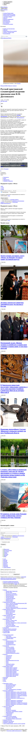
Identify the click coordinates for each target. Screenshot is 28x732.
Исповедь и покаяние (11, 710)
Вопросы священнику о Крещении (14, 701)
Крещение (8, 707)
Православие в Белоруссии (12, 670)
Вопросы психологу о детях (12, 626)
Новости (5, 18)
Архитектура (9, 655)
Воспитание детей (7, 619)
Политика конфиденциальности (10, 581)
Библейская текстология (11, 594)
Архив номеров (7, 567)
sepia (6, 101)
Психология (6, 645)
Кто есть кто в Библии (11, 593)
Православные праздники (9, 602)
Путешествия (6, 631)
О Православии (9, 638)
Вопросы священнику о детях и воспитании (16, 622)
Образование (6, 179)
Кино (7, 661)
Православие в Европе (11, 672)
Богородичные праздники (12, 607)
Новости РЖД (6, 632)
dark (4, 101)
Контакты (5, 562)
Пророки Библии (10, 596)
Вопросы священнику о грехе (13, 696)
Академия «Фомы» (7, 16)
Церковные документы (8, 721)
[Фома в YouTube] (5, 554)
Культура (5, 654)
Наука (4, 178)
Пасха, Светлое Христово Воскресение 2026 (16, 603)
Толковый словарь (10, 664)
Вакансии (5, 565)
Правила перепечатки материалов (11, 582)
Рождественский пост (11, 684)
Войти (9, 38)
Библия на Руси (9, 599)
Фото (4, 679)
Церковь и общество (8, 181)
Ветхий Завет (9, 592)
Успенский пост (9, 687)
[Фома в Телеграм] (6, 551)
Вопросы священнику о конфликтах (14, 700)
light (1, 101)
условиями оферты (14, 199)
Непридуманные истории (9, 14)
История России (10, 643)
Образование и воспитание (9, 630)
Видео (4, 681)
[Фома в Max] (4, 556)
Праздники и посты (7, 683)
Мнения (5, 678)
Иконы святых (9, 613)
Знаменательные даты (11, 640)
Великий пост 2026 (10, 685)
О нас (4, 558)
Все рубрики (6, 22)
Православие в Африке (11, 668)
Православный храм (8, 615)
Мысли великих (9, 665)
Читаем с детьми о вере (8, 32)
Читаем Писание (10, 597)
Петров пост (9, 688)
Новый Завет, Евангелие (11, 591)
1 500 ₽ (2, 187)
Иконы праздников (10, 611)
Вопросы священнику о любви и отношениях (16, 702)
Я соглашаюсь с (10, 199)
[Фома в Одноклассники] (7, 550)
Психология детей (10, 621)
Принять (24, 730)
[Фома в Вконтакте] (6, 549)
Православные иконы (8, 609)
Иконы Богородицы (10, 610)
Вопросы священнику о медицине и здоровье (16, 704)
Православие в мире (8, 666)
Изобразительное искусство (12, 660)
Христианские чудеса (11, 637)
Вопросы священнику (8, 19)
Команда (5, 563)
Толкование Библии (10, 598)
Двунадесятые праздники (12, 604)
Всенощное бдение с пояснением (13, 718)
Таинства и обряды (7, 706)
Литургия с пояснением (11, 717)
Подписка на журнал (8, 24)
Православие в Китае (11, 676)
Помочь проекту (4, 198)
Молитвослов (6, 20)
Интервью (5, 677)
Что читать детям (10, 624)
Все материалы (6, 21)
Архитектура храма (10, 616)
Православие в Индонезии (12, 675)
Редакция (6, 168)
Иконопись (8, 658)
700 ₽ (2, 186)
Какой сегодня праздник (9, 28)
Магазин (5, 560)
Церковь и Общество (8, 722)
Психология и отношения (9, 15)
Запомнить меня (6, 542)
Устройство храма (10, 617)
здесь (9, 195)
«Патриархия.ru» (20, 117)
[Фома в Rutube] (5, 555)
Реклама (5, 561)
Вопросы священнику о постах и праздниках (16, 608)
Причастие (8, 709)
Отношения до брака (11, 650)
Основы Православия (8, 13)
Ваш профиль (7, 3)
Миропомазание (10, 712)
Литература (6, 177)
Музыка (8, 659)
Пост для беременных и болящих (13, 689)
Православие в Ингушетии (12, 673)
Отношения (6, 627)
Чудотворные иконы (10, 614)
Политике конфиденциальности (14, 730)
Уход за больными (10, 648)
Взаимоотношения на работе (12, 653)
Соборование (9, 713)
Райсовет (5, 30)
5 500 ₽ (2, 189)
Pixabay (19, 83)
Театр (7, 662)
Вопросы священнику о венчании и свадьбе (16, 693)
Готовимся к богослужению (9, 716)
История (5, 639)
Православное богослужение (10, 31)
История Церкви (10, 642)
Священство (9, 715)
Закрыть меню (4, 8)
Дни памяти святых (10, 605)
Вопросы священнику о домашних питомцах (16, 695)
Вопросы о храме (10, 705)
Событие (14, 85)
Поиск (5, 4)
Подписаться (16, 574)
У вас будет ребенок (10, 625)
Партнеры (5, 566)
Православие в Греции (11, 671)
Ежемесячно (13, 192)
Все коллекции (6, 33)
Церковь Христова (7, 719)
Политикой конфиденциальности (9, 203)
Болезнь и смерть (10, 647)
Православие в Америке (11, 667)
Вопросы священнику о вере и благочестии (16, 691)
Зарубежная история (10, 644)
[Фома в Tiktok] (5, 552)
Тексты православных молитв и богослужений (14, 723)
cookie (15, 584)
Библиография (9, 600)
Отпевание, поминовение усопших (14, 711)
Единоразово (5, 192)
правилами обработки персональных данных (13, 577)
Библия (5, 589)
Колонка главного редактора (10, 628)
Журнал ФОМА (4, 85)
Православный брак (10, 651)
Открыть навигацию (8, 1)
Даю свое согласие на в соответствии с (12, 202)
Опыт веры (8, 636)
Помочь (5, 7)
